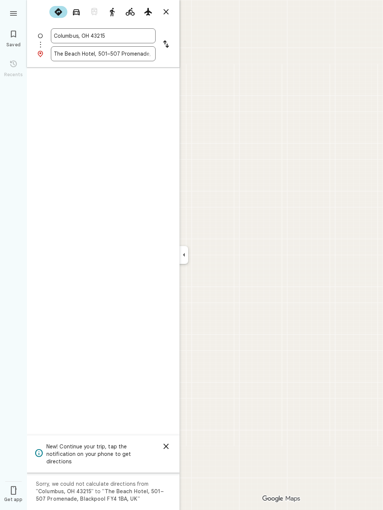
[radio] (58, 11)
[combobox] (103, 35)
